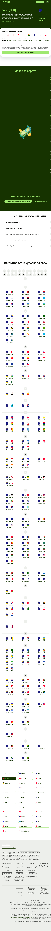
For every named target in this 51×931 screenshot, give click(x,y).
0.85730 (14, 38)
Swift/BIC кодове (31, 870)
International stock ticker (31, 869)
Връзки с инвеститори (7, 873)
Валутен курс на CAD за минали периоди (11, 855)
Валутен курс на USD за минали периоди (30, 858)
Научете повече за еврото (8, 21)
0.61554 (35, 40)
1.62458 (35, 38)
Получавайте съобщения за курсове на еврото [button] (18, 201)
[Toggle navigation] (47, 2)
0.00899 (30, 40)
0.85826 (9, 40)
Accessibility (7, 877)
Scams (31, 895)
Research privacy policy (31, 866)
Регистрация (40, 1)
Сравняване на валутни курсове (25, 52)
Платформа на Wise (19, 877)
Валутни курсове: (6, 844)
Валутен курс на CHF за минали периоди (11, 859)
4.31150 (46, 38)
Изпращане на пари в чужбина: (9, 847)
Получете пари (19, 876)
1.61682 (24, 38)
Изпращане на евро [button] (40, 201)
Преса (7, 869)
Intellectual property (19, 895)
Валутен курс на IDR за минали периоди (30, 859)
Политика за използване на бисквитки (44, 889)
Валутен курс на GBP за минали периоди (11, 852)
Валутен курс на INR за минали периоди (30, 855)
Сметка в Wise (19, 869)
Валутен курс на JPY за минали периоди (30, 853)
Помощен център (7, 876)
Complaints (19, 892)
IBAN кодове (31, 871)
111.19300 (30, 38)
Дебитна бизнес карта (19, 879)
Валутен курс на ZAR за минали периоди (30, 856)
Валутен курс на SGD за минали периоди (11, 858)
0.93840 (20, 38)
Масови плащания (19, 880)
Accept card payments (19, 882)
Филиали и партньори (7, 874)
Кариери (7, 870)
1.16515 (9, 38)
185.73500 (41, 38)
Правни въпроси (19, 887)
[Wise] (6, 2)
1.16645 (14, 40)
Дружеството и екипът (7, 866)
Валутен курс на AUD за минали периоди (29, 850)
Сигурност (7, 867)
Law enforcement (43, 895)
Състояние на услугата (7, 871)
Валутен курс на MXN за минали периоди (30, 852)
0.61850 (25, 40)
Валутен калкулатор (31, 867)
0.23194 (47, 40)
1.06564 (19, 40)
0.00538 (41, 40)
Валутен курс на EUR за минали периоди (11, 853)
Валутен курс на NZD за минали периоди (11, 856)
